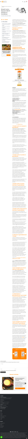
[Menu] (0, 1)
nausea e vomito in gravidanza (6, 23)
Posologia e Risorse (2, 417)
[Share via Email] (6, 19)
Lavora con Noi (2, 425)
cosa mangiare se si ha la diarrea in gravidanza (5, 38)
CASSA (1, 419)
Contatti (1, 418)
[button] (13, 353)
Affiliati (1, 424)
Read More (17, 388)
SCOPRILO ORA (19, 124)
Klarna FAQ (1, 427)
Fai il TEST (1, 413)
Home (1, 5)
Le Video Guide (2, 416)
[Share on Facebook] (5, 19)
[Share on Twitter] (1, 19)
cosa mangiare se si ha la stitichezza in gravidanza (5, 42)
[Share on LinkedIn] (3, 19)
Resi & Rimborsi (2, 426)
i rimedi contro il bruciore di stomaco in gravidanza (6, 33)
